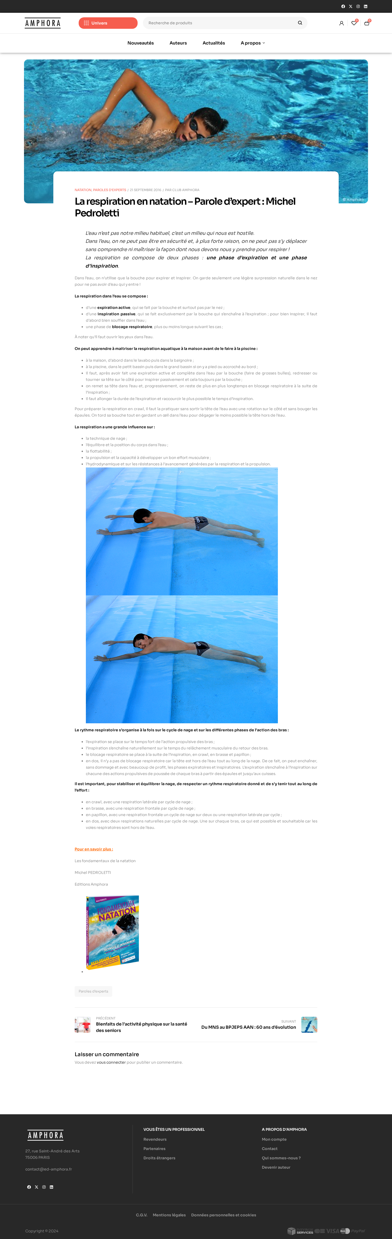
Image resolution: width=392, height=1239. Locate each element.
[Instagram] (358, 6)
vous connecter (111, 1062)
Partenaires (154, 1148)
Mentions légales (169, 1215)
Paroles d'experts (93, 991)
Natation (83, 190)
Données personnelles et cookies (223, 1215)
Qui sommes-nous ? (281, 1158)
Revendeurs (155, 1139)
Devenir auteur (276, 1167)
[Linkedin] (365, 6)
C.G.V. (141, 1215)
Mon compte (274, 1139)
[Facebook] (343, 6)
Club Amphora (185, 190)
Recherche (300, 23)
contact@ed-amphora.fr (48, 1169)
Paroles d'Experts (109, 190)
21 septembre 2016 (145, 190)
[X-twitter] (350, 6)
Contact (270, 1148)
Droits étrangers (159, 1158)
